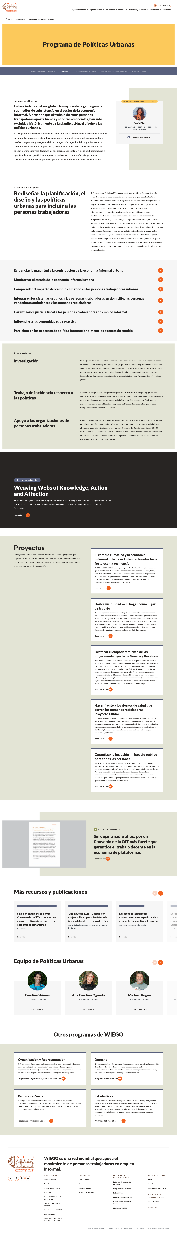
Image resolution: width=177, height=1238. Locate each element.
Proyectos (65, 71)
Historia (47, 1192)
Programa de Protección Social (31, 1121)
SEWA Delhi (85, 432)
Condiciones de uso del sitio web (120, 1228)
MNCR (155, 428)
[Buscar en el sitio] (155, 5)
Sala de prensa (154, 1184)
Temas (81, 1184)
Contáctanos (49, 1214)
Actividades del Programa (43, 71)
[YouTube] (27, 1178)
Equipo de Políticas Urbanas (114, 71)
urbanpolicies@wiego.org (142, 137)
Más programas (139, 71)
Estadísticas (118, 1193)
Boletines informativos (157, 1188)
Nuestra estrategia (86, 1192)
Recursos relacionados (85, 71)
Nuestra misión (50, 1184)
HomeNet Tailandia (133, 432)
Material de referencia (109, 829)
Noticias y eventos (137, 10)
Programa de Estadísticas (106, 1121)
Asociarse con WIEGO (53, 1210)
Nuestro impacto (86, 1188)
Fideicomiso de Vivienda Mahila (108, 432)
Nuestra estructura (52, 1188)
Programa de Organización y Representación (37, 1078)
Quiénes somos (79, 10)
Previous (154, 893)
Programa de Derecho (104, 1078)
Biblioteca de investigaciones (156, 1196)
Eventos (151, 1179)
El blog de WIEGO (120, 1208)
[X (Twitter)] (10, 1178)
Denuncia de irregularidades (158, 1228)
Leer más (18, 515)
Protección (140, 1228)
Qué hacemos (96, 10)
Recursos (167, 10)
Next (160, 893)
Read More (99, 636)
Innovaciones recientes (122, 1197)
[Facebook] (16, 1178)
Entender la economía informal (123, 1177)
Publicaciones (153, 1201)
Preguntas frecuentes (122, 1189)
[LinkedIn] (22, 1178)
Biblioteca (154, 10)
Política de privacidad (96, 1228)
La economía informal (115, 10)
